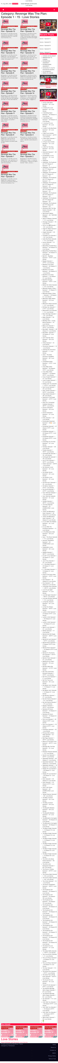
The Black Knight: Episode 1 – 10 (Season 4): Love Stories (50, 835)
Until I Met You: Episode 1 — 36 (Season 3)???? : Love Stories (49, 1014)
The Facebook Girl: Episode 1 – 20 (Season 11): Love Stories (49, 901)
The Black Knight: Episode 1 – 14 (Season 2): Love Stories (50, 845)
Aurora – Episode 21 (45, 52)
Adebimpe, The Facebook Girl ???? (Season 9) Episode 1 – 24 (49, 204)
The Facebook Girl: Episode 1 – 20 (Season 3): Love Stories (50, 911)
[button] (28, 9)
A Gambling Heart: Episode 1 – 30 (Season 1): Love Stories (50, 114)
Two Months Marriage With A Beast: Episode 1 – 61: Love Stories (49, 990)
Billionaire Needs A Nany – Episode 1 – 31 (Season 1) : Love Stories (50, 290)
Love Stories (29, 1)
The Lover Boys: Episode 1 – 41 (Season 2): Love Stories (50, 959)
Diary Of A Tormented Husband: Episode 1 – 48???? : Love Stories (48, 404)
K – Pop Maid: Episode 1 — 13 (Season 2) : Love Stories (50, 571)
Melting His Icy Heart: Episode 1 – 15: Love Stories (48, 663)
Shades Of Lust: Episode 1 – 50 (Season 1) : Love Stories (50, 770)
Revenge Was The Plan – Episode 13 (27, 52)
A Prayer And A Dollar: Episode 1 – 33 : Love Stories (49, 143)
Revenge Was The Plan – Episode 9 (8, 134)
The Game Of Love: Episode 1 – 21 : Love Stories (48, 947)
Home (54, 1044)
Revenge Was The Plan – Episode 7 (8, 92)
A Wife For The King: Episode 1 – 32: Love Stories (48, 148)
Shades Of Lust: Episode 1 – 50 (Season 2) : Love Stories (50, 775)
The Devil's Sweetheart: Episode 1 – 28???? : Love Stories (49, 886)
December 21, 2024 (6, 33)
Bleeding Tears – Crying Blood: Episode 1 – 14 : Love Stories (49, 322)
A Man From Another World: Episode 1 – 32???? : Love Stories (49, 135)
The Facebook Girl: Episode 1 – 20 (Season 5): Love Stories (50, 922)
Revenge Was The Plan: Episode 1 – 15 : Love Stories (49, 748)
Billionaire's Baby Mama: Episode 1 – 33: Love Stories (49, 300)
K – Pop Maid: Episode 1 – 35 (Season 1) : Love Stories (49, 566)
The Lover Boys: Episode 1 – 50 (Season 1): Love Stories (50, 964)
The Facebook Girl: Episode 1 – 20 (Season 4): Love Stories (50, 916)
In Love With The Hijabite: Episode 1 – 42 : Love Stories (49, 523)
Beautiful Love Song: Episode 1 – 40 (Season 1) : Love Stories (49, 266)
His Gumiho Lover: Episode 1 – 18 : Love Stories (48, 479)
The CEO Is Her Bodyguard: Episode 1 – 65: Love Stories (49, 865)
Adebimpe (45, 160)
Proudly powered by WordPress (9, 1044)
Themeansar (11, 1045)
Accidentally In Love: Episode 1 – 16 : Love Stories (48, 157)
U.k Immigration (47, 71)
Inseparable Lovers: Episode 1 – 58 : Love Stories (48, 549)
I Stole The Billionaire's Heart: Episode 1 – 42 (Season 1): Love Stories (49, 518)
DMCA (54, 1053)
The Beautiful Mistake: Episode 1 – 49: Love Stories (48, 809)
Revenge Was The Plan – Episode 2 (27, 155)
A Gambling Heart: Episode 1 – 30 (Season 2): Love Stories (50, 119)
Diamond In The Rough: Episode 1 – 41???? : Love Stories (49, 399)
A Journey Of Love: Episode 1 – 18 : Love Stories (48, 124)
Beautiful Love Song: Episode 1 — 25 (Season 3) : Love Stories (49, 276)
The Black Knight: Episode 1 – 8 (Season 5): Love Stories (50, 850)
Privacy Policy (52, 1056)
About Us (53, 1047)
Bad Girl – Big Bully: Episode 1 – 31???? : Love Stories (49, 257)
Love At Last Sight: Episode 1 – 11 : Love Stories (48, 591)
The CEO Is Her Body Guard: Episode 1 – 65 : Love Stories (49, 860)
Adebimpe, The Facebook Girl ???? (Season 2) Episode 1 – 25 (49, 169)
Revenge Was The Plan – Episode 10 (8, 30)
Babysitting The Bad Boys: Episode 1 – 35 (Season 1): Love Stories (50, 252)
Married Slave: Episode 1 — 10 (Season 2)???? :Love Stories (50, 649)
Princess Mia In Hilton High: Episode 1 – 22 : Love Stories (48, 734)
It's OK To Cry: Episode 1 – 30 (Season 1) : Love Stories (50, 557)
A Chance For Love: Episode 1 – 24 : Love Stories (48, 109)
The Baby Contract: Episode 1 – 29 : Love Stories (48, 799)
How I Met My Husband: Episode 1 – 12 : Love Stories (49, 497)
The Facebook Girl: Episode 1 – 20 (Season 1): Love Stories (50, 891)
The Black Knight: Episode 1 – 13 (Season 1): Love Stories (50, 840)
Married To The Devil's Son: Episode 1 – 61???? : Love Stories (49, 654)
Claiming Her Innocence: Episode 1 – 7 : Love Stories (49, 351)
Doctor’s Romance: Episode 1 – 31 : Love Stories (48, 414)
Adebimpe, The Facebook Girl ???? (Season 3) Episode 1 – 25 (49, 174)
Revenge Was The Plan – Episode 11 (8, 112)
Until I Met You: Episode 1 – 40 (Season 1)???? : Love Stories (50, 1003)
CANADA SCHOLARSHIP (49, 56)
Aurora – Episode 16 (45, 42)
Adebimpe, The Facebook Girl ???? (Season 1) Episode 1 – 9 (49, 164)
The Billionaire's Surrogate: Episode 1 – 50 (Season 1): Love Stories (50, 824)
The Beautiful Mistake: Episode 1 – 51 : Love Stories (48, 814)
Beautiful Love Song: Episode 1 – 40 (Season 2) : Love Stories (50, 271)
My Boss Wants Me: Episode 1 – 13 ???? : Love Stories (49, 668)
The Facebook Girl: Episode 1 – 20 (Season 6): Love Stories (50, 927)
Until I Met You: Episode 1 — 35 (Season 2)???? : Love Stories (49, 1008)
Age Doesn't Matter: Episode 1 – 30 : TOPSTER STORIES (50, 215)
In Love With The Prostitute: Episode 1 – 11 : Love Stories (50, 528)
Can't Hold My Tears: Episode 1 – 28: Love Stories (48, 339)
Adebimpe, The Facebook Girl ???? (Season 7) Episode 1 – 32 (49, 194)
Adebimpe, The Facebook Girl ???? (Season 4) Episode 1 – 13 (49, 179)
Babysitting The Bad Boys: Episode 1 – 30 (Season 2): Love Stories (50, 247)
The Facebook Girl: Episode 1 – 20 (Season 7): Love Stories (50, 932)
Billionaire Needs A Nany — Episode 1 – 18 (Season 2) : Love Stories (49, 295)
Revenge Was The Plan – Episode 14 (27, 92)
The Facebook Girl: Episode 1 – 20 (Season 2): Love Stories (50, 906)
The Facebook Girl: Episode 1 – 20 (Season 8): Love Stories (50, 937)
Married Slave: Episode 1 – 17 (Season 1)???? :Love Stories (50, 644)
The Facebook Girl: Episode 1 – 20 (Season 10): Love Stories (49, 896)
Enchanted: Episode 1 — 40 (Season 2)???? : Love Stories (49, 433)
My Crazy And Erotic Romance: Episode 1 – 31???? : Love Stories (48, 673)
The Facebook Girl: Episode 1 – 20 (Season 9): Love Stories (50, 942)
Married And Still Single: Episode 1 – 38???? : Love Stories (49, 635)
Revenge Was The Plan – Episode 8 (8, 72)
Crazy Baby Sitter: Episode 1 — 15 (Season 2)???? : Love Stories (49, 373)
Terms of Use (52, 1058)
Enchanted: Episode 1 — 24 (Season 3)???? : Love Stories (49, 438)
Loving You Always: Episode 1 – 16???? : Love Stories (49, 608)
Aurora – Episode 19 (45, 49)
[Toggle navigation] (54, 10)
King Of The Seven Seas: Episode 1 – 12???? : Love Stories (49, 576)
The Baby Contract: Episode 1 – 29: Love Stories (48, 804)
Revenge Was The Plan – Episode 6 (27, 72)
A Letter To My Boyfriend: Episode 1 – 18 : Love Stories (49, 129)
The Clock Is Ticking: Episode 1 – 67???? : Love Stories (49, 870)
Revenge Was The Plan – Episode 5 (27, 112)
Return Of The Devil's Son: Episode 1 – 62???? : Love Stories (50, 743)
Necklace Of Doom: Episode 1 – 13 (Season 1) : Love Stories (50, 710)
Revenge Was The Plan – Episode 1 (8, 155)
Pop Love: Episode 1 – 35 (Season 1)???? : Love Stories (49, 721)
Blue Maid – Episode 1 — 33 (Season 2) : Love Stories (49, 334)
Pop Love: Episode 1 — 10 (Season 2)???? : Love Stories (50, 726)
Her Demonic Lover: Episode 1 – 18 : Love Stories (48, 468)
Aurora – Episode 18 (45, 45)
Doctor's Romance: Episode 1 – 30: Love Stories (48, 409)
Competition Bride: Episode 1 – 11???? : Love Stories (49, 363)
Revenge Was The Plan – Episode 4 (27, 134)
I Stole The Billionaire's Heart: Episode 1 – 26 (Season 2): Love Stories (49, 513)
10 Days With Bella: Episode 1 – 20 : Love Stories (48, 104)
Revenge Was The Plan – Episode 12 (8, 52)
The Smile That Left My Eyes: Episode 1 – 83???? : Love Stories (50, 976)
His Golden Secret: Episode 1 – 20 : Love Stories (48, 474)
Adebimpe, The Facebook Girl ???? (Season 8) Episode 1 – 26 (49, 199)
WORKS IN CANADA (48, 73)
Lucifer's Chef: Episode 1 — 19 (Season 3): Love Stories (49, 623)
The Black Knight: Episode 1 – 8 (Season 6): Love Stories (50, 855)
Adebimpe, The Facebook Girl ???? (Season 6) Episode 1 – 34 (49, 189)
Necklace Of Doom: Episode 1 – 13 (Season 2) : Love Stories (49, 715)
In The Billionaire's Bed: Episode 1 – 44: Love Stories (49, 533)
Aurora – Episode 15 (45, 38)
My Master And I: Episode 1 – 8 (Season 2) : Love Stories (49, 692)
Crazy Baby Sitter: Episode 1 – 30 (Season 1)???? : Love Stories (49, 368)
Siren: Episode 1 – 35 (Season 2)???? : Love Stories (48, 784)
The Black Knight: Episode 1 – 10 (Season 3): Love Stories (50, 830)
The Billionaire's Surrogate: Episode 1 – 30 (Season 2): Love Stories (50, 819)
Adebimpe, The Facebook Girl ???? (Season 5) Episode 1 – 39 (49, 184)
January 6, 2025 (7, 1035)
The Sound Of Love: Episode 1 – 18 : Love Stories (48, 981)
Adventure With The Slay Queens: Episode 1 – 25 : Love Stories (49, 210)
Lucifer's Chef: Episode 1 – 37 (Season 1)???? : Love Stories (50, 613)
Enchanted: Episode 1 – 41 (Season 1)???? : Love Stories (50, 428)
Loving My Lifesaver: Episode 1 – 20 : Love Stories (48, 603)
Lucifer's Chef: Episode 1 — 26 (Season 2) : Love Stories (49, 618)
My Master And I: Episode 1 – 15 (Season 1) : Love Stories (49, 686)
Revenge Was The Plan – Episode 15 (27, 30)
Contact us (53, 1050)
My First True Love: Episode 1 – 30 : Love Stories (48, 681)
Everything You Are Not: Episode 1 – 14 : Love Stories (49, 443)
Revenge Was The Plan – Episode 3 (8, 175)
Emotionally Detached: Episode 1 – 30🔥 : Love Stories (49, 422)
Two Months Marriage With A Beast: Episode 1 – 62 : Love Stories (49, 995)
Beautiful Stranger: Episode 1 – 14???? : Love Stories (49, 281)
